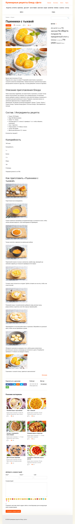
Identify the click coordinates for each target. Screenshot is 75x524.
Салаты (61, 8)
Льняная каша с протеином (14, 410)
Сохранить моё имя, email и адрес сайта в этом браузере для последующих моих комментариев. (26, 506)
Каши (45, 8)
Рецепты (8, 8)
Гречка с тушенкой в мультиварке (12, 434)
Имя (7, 474)
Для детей (54, 28)
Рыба (53, 12)
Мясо (21, 12)
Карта (66, 2)
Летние (59, 28)
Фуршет (63, 43)
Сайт (35, 474)
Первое (56, 8)
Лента (61, 2)
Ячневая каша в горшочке (34, 433)
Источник (44, 375)
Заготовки (33, 8)
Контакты (55, 2)
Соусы (67, 8)
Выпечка (20, 8)
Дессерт (26, 8)
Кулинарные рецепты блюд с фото (23, 2)
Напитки (50, 8)
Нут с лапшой (31, 410)
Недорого (58, 43)
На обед (62, 31)
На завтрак (43, 384)
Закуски (40, 8)
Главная (49, 2)
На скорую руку (59, 40)
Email (21, 474)
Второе (14, 8)
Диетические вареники (13, 457)
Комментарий (9, 481)
